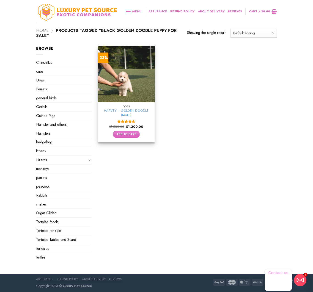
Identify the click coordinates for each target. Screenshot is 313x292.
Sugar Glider (46, 213)
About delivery (211, 11)
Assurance (157, 11)
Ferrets (41, 89)
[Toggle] (89, 160)
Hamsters (43, 133)
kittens (41, 151)
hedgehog (44, 142)
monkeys (42, 168)
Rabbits (42, 195)
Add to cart (126, 134)
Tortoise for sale (48, 230)
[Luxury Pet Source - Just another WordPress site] (77, 11)
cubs (40, 71)
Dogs (40, 80)
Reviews (235, 11)
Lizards (41, 160)
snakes (41, 204)
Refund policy (182, 11)
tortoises (42, 248)
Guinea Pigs (45, 115)
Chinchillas (44, 62)
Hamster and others (51, 124)
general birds (46, 97)
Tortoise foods (47, 222)
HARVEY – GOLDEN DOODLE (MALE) (126, 112)
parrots (41, 177)
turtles (40, 257)
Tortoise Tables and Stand (56, 239)
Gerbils (41, 106)
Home (42, 30)
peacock (42, 186)
